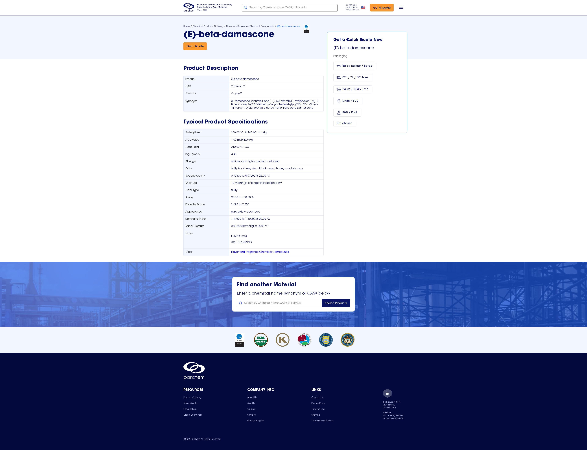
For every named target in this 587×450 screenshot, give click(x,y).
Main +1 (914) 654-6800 (393, 415)
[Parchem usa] (188, 7)
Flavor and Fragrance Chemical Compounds (260, 252)
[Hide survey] (578, 370)
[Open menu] (401, 8)
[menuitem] (192, 397)
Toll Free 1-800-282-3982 (393, 418)
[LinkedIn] (387, 393)
